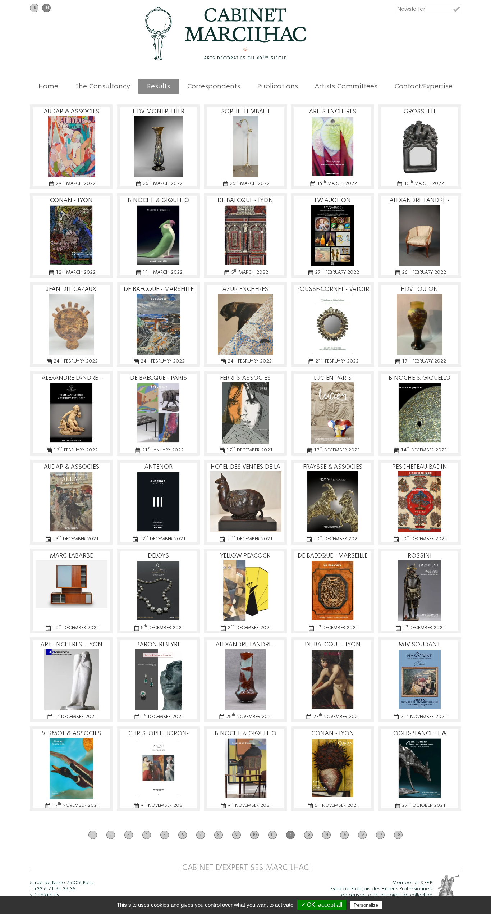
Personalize (366, 905)
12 (290, 835)
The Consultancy (102, 86)
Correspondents (213, 86)
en (46, 8)
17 (380, 835)
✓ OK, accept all (322, 905)
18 (398, 835)
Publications (277, 86)
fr (34, 8)
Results (158, 86)
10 (254, 835)
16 (362, 835)
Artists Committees (346, 86)
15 (344, 835)
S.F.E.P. (426, 882)
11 (272, 835)
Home (48, 86)
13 (308, 835)
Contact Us (46, 894)
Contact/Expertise (424, 86)
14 (326, 835)
